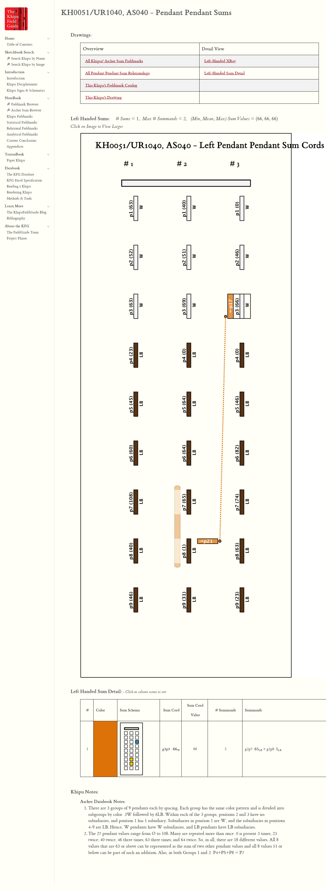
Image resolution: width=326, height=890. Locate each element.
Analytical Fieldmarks (22, 135)
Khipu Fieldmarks (20, 116)
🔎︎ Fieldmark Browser (22, 104)
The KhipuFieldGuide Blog (26, 212)
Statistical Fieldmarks (22, 122)
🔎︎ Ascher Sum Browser (24, 111)
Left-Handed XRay (220, 61)
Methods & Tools (19, 199)
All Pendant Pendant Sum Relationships (117, 73)
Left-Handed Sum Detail (224, 73)
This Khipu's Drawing (103, 97)
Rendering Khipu (19, 193)
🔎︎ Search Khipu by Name (26, 59)
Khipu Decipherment (22, 85)
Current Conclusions (22, 141)
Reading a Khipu (19, 186)
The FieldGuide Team (22, 232)
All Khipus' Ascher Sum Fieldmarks (114, 61)
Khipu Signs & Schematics (26, 90)
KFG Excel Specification (24, 180)
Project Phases (17, 238)
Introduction (16, 78)
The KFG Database (20, 174)
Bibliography (16, 219)
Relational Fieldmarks (22, 128)
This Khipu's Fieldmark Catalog (111, 85)
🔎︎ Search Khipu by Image (26, 64)
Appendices (15, 147)
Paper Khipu (16, 161)
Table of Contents (19, 45)
